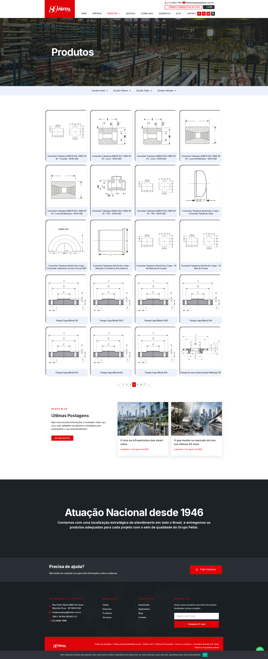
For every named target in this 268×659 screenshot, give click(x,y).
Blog (178, 13)
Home (84, 13)
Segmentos (164, 13)
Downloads (147, 13)
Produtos (112, 13)
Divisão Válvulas (166, 90)
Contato (191, 13)
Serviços (130, 13)
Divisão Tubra (142, 90)
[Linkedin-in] (208, 14)
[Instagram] (204, 14)
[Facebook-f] (199, 14)
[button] (213, 14)
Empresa (97, 13)
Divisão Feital (98, 90)
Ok (205, 655)
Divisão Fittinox (120, 90)
